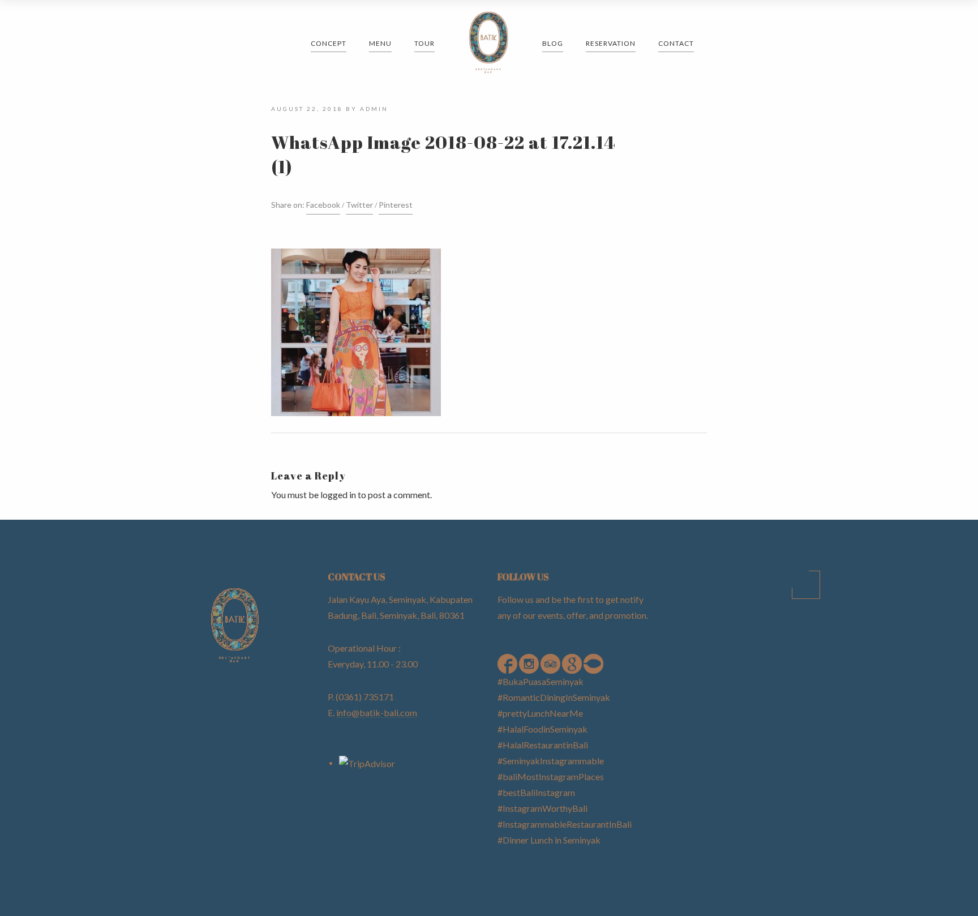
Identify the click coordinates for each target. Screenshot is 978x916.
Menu (380, 43)
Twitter (359, 204)
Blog (552, 43)
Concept (328, 43)
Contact (676, 43)
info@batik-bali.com (376, 712)
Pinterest (396, 204)
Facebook (323, 204)
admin (374, 108)
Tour (424, 43)
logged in (338, 494)
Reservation (611, 43)
